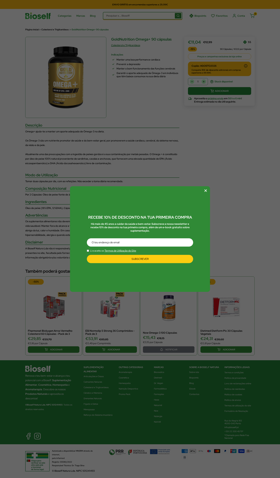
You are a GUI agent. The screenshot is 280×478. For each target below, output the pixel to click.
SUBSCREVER (140, 259)
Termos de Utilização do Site (120, 251)
